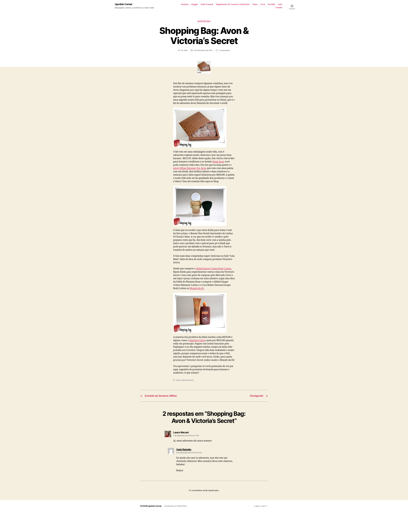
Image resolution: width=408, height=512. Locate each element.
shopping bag (204, 21)
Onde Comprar (207, 4)
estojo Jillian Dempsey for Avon (189, 168)
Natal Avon (218, 161)
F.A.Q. (262, 4)
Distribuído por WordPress (175, 506)
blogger (194, 4)
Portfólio (271, 4)
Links (280, 4)
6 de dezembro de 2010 (203, 50)
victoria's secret (187, 380)
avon (178, 380)
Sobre (255, 4)
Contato (278, 7)
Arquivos (185, 4)
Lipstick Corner (123, 4)
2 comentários (224, 50)
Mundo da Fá (197, 288)
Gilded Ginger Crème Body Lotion (213, 268)
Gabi (186, 50)
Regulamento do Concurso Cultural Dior (233, 4)
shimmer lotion (197, 340)
